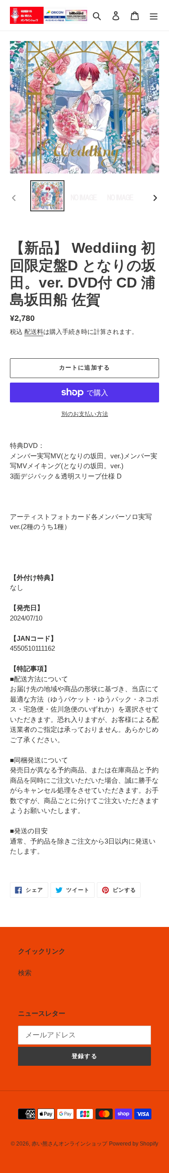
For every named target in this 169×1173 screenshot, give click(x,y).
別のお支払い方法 (84, 414)
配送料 (33, 331)
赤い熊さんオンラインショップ (69, 1144)
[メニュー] (153, 15)
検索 (25, 973)
